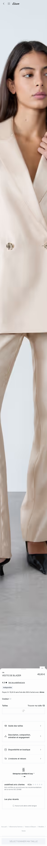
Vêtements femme (16, 827)
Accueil (4, 827)
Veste (24, 831)
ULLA (3, 672)
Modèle (41, 827)
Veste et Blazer (30, 827)
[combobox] (23, 711)
